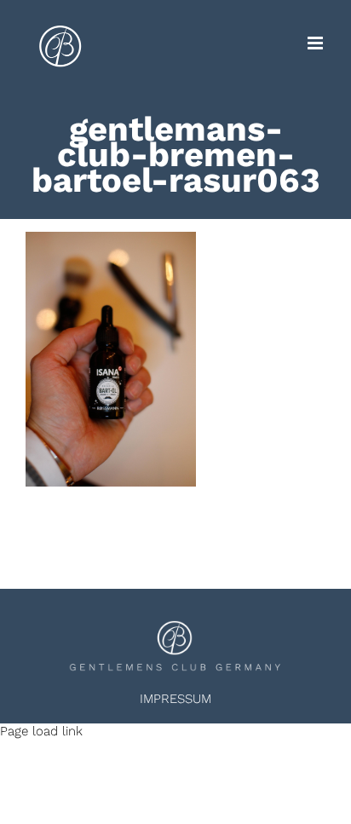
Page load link (41, 731)
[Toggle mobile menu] (316, 43)
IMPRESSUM (175, 698)
